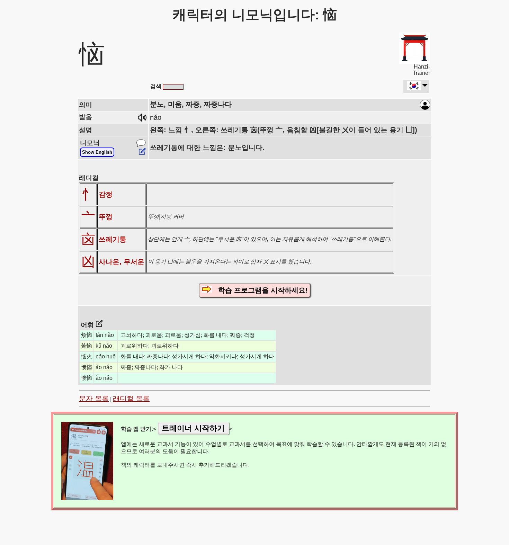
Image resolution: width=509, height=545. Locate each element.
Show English (97, 152)
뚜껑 (106, 217)
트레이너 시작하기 (193, 428)
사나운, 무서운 (121, 262)
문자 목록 (94, 398)
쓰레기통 (112, 239)
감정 (106, 194)
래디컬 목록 (131, 398)
